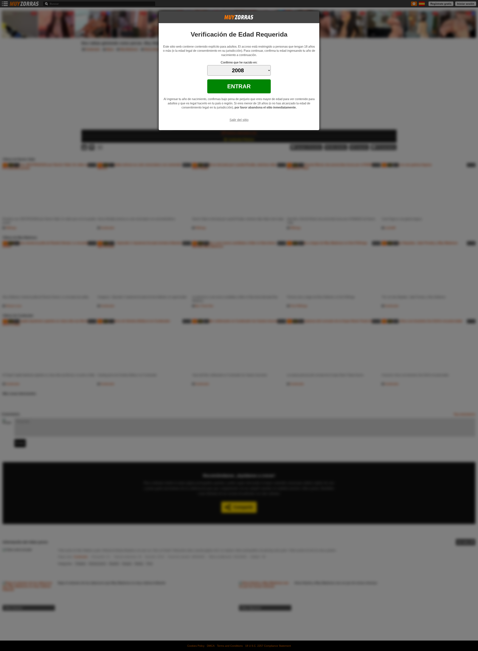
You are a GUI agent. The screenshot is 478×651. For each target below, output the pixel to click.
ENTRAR (239, 86)
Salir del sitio (239, 120)
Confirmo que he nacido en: (239, 62)
